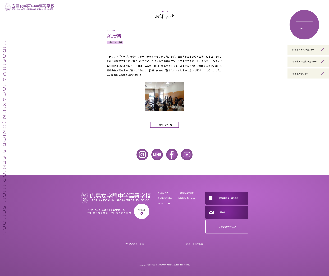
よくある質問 (162, 192)
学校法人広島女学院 (134, 243)
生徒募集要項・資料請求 (228, 198)
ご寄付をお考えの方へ (228, 226)
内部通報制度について (186, 198)
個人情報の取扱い (164, 198)
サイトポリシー (163, 203)
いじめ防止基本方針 (185, 192)
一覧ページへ (163, 124)
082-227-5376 (123, 213)
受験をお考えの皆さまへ (303, 49)
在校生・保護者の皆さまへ (304, 61)
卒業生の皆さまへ (300, 73)
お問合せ (222, 212)
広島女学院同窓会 (194, 243)
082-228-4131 (100, 213)
